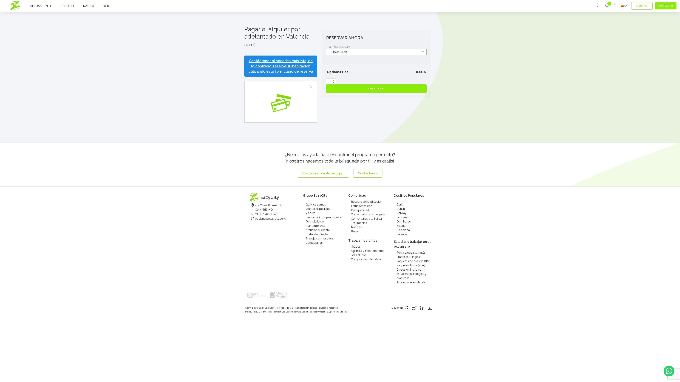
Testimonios (359, 223)
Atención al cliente (318, 230)
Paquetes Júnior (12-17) (411, 265)
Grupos (356, 246)
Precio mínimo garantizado (323, 217)
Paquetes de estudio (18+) (413, 261)
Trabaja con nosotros (319, 238)
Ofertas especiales (318, 208)
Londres (401, 217)
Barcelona (403, 230)
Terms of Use (279, 312)
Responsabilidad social (366, 201)
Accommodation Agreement (326, 312)
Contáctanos (314, 242)
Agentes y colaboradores (367, 251)
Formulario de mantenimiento (315, 223)
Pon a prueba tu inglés (411, 252)
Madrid (401, 225)
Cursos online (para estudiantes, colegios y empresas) (411, 274)
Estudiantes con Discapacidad (361, 208)
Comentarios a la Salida (366, 218)
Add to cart (376, 88)
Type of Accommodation (338, 47)
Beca (354, 231)
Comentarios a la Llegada (368, 214)
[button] (311, 87)
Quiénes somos (316, 204)
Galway (401, 213)
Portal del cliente (317, 234)
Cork (399, 204)
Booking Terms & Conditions (299, 312)
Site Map (343, 312)
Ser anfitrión (358, 255)
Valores (310, 213)
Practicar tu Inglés (408, 257)
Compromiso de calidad (366, 259)
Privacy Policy (251, 312)
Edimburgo (403, 221)
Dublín (400, 208)
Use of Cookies (265, 312)
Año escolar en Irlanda (411, 282)
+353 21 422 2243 (266, 214)
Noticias (356, 227)
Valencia (401, 234)
